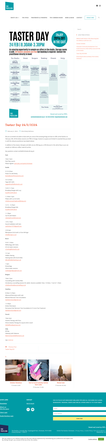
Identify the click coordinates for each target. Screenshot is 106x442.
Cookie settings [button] (92, 439)
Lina (104, 432)
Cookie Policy (88, 431)
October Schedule (16, 383)
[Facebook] (32, 409)
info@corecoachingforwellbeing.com (15, 201)
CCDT (103, 427)
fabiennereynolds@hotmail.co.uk (14, 335)
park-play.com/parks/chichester (23, 163)
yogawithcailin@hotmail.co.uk (13, 184)
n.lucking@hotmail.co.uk (12, 249)
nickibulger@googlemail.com (13, 270)
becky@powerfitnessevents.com (14, 176)
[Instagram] (28, 409)
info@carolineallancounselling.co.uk (15, 285)
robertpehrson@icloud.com (13, 218)
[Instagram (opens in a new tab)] (100, 6)
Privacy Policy (79, 431)
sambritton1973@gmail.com (13, 226)
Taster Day (10, 340)
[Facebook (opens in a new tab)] (97, 6)
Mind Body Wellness (28, 131)
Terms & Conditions (99, 431)
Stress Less (61, 383)
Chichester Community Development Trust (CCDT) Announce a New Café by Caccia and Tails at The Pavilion (88, 48)
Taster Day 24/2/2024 (81, 53)
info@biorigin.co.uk (10, 234)
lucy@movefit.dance (11, 192)
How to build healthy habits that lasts (38, 383)
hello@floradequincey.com (13, 325)
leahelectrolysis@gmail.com (13, 300)
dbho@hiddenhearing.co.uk (13, 260)
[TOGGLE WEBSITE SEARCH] (99, 17)
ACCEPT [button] (101, 439)
